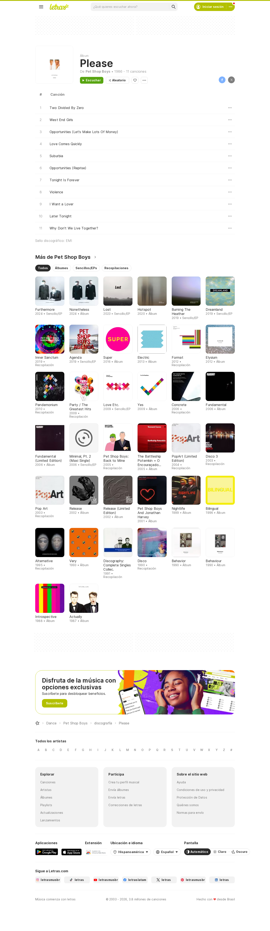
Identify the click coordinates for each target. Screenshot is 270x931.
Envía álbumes (118, 790)
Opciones (144, 80)
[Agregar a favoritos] (135, 80)
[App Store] (71, 851)
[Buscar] (173, 7)
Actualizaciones (51, 812)
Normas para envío (190, 812)
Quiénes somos (188, 805)
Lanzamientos (50, 820)
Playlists (46, 805)
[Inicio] (37, 723)
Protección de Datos (192, 797)
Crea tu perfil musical (123, 782)
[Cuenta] (230, 7)
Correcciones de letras (125, 805)
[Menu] (41, 7)
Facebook (222, 79)
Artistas (45, 790)
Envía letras (116, 797)
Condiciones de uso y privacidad (200, 790)
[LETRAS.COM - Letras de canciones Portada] (59, 7)
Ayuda (181, 782)
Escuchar (93, 80)
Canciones (47, 782)
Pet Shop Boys (98, 71)
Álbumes (46, 797)
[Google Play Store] (46, 851)
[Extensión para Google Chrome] (96, 851)
